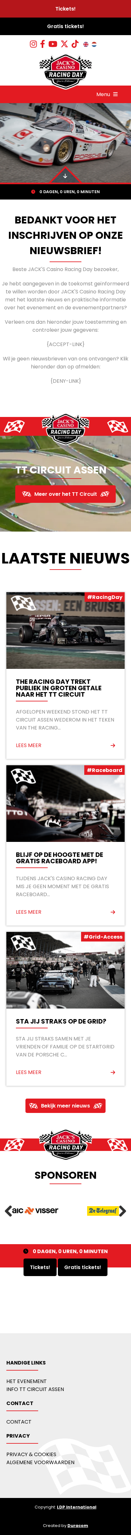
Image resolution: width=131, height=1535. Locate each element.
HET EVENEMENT (26, 1381)
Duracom (77, 1525)
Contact (18, 1421)
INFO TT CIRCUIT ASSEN (35, 1389)
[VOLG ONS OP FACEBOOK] (42, 44)
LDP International (76, 1507)
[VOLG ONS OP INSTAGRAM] (33, 44)
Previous (10, 1211)
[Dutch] (94, 44)
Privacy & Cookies (31, 1454)
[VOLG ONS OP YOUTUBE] (52, 44)
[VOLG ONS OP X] (64, 44)
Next (120, 1211)
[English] (86, 44)
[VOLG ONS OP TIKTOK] (75, 44)
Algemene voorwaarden (40, 1462)
